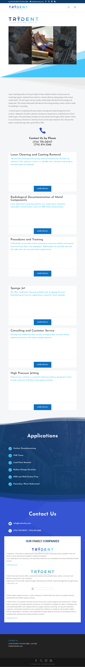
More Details (42, 188)
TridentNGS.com (12, 583)
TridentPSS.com (11, 618)
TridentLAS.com (11, 565)
